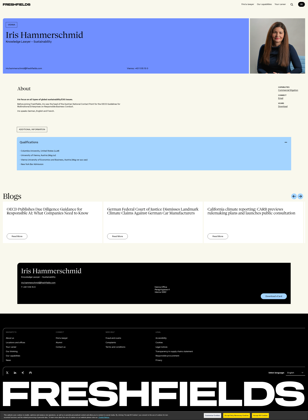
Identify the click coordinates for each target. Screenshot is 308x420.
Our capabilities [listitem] (13, 355)
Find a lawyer (247, 4)
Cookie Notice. (103, 417)
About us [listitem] (10, 338)
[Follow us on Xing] (22, 372)
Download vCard (274, 296)
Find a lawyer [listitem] (62, 338)
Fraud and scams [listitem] (113, 338)
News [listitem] (8, 360)
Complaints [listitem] (111, 342)
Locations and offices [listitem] (15, 342)
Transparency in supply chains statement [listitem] (174, 351)
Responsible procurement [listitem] (167, 355)
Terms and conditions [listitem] (115, 347)
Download (283, 106)
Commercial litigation (288, 90)
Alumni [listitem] (59, 342)
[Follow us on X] (7, 372)
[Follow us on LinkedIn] (15, 372)
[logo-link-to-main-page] (16, 5)
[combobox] (295, 373)
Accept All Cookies (260, 415)
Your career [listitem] (11, 347)
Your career (280, 4)
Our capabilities (264, 4)
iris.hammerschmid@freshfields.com (24, 68)
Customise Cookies (212, 415)
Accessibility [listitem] (161, 338)
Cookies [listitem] (159, 342)
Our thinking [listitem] (12, 351)
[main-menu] (301, 4)
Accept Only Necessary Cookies (237, 415)
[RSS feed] (30, 372)
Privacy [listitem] (159, 360)
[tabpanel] (154, 222)
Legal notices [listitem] (161, 347)
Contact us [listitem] (61, 347)
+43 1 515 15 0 (141, 68)
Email (280, 98)
